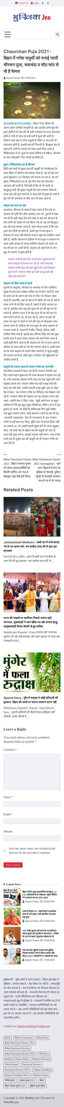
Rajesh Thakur (13, 78)
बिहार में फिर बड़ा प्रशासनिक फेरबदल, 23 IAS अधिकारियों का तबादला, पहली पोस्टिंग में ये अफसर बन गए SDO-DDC (39, 895)
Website (8, 831)
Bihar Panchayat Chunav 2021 (19, 1043)
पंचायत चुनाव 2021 (27, 1080)
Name (8, 797)
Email (8, 814)
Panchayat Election (31, 1064)
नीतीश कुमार (10, 1080)
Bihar (7, 1037)
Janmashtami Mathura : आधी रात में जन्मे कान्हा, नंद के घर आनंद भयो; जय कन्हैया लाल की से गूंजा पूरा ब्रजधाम (32, 546)
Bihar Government (24, 1037)
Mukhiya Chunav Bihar (16, 1059)
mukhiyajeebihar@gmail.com (33, 1026)
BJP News (44, 1054)
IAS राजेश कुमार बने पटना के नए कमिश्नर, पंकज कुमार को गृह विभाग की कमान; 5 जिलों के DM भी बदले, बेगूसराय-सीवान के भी (40, 934)
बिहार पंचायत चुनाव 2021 (15, 1086)
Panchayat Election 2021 (17, 1070)
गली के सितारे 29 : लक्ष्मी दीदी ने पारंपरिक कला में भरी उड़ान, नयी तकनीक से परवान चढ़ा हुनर (39, 914)
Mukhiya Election (41, 1059)
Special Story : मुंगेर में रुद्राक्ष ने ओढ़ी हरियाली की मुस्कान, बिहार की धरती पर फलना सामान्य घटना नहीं (31, 700)
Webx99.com (11, 1102)
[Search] (57, 34)
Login (36, 3)
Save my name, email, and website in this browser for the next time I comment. (32, 850)
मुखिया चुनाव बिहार (37, 1086)
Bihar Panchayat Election (17, 1048)
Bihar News (42, 1037)
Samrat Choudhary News (17, 1075)
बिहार (42, 1080)
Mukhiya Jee (32, 1097)
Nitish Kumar (11, 1064)
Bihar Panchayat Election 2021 (20, 1054)
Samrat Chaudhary (42, 1070)
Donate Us (23, 3)
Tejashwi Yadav (40, 1075)
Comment (10, 749)
